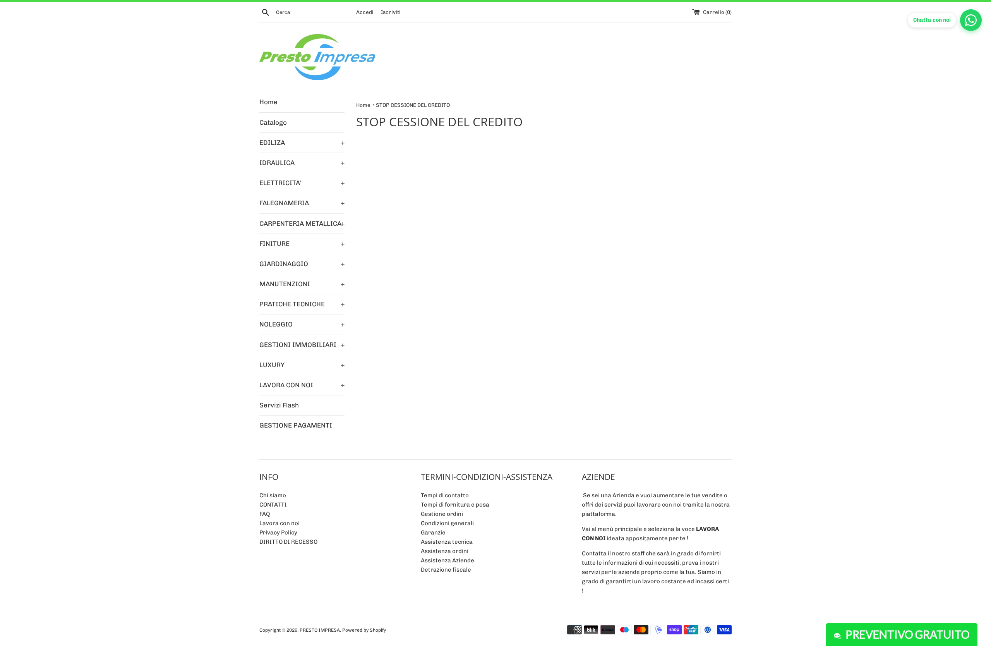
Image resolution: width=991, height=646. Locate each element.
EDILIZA (302, 142)
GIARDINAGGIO (302, 264)
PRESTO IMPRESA (320, 630)
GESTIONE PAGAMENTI (295, 425)
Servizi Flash (279, 405)
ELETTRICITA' (302, 183)
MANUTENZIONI (302, 284)
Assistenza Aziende (447, 560)
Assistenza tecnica (447, 541)
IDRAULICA (302, 163)
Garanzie (433, 532)
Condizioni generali (447, 523)
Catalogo (273, 122)
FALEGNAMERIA (302, 203)
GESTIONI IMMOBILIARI (302, 345)
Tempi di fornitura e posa (455, 504)
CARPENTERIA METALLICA (302, 223)
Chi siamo (272, 495)
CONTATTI (273, 504)
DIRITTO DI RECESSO (288, 541)
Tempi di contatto (445, 495)
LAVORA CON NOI (302, 385)
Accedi (365, 12)
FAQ (264, 513)
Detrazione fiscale (446, 569)
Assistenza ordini (444, 551)
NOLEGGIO (302, 324)
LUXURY (302, 365)
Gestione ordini (442, 513)
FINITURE (302, 243)
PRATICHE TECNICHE (302, 304)
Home (268, 102)
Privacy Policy (278, 532)
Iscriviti (391, 12)
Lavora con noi (279, 523)
